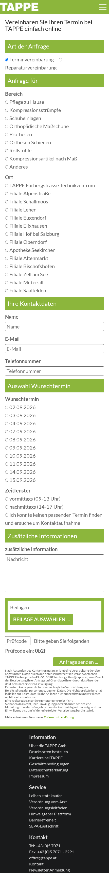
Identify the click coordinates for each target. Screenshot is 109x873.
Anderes (18, 166)
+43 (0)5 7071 (48, 845)
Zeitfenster (18, 490)
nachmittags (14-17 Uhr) (36, 507)
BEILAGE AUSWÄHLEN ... (41, 619)
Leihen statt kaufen (46, 795)
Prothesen (20, 134)
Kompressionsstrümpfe (34, 110)
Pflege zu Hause (26, 102)
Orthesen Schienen (29, 142)
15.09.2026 (22, 480)
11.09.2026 (22, 464)
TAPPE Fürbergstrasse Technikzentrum (51, 185)
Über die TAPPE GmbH (49, 745)
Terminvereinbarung (33, 59)
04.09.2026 (22, 423)
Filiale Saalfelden (27, 290)
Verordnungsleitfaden (48, 807)
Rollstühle (19, 150)
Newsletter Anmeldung (49, 869)
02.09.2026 (22, 407)
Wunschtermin (22, 399)
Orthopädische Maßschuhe (38, 126)
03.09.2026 (22, 415)
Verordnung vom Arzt (48, 801)
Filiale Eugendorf (27, 218)
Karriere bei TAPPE (46, 757)
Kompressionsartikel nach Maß (42, 158)
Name (12, 317)
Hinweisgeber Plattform (50, 813)
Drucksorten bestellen (48, 751)
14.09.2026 (22, 472)
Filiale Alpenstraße (29, 193)
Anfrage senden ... (78, 662)
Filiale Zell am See (28, 274)
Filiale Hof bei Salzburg (33, 234)
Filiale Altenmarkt (28, 258)
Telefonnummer (23, 361)
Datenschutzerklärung (59, 717)
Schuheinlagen (24, 118)
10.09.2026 (22, 456)
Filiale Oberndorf (27, 242)
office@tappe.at (43, 857)
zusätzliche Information (31, 549)
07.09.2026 (22, 431)
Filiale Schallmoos (28, 201)
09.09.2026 (22, 447)
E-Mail (12, 339)
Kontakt (36, 863)
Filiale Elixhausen (27, 226)
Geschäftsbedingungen (49, 763)
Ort (9, 177)
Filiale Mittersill (25, 282)
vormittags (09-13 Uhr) (34, 499)
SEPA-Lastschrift (44, 825)
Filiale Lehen (22, 209)
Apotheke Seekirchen (32, 250)
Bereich (14, 94)
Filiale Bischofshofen (31, 266)
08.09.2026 (22, 439)
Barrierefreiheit (42, 819)
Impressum (39, 775)
